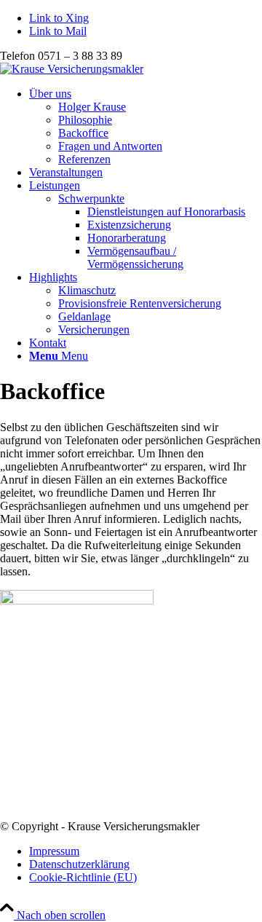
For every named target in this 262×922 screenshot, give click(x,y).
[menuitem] (145, 126)
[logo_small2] (71, 69)
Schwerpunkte (91, 198)
